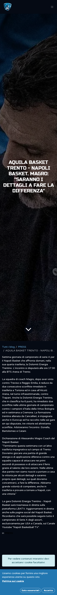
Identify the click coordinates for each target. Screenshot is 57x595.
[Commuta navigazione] (52, 7)
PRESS (22, 346)
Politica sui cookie (13, 581)
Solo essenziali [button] (30, 590)
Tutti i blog (8, 346)
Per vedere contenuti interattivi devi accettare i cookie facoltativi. (28, 560)
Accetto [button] (48, 590)
